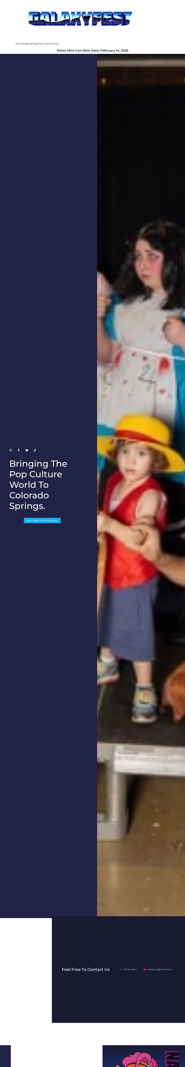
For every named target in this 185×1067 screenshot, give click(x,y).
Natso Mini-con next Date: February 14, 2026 (92, 50)
